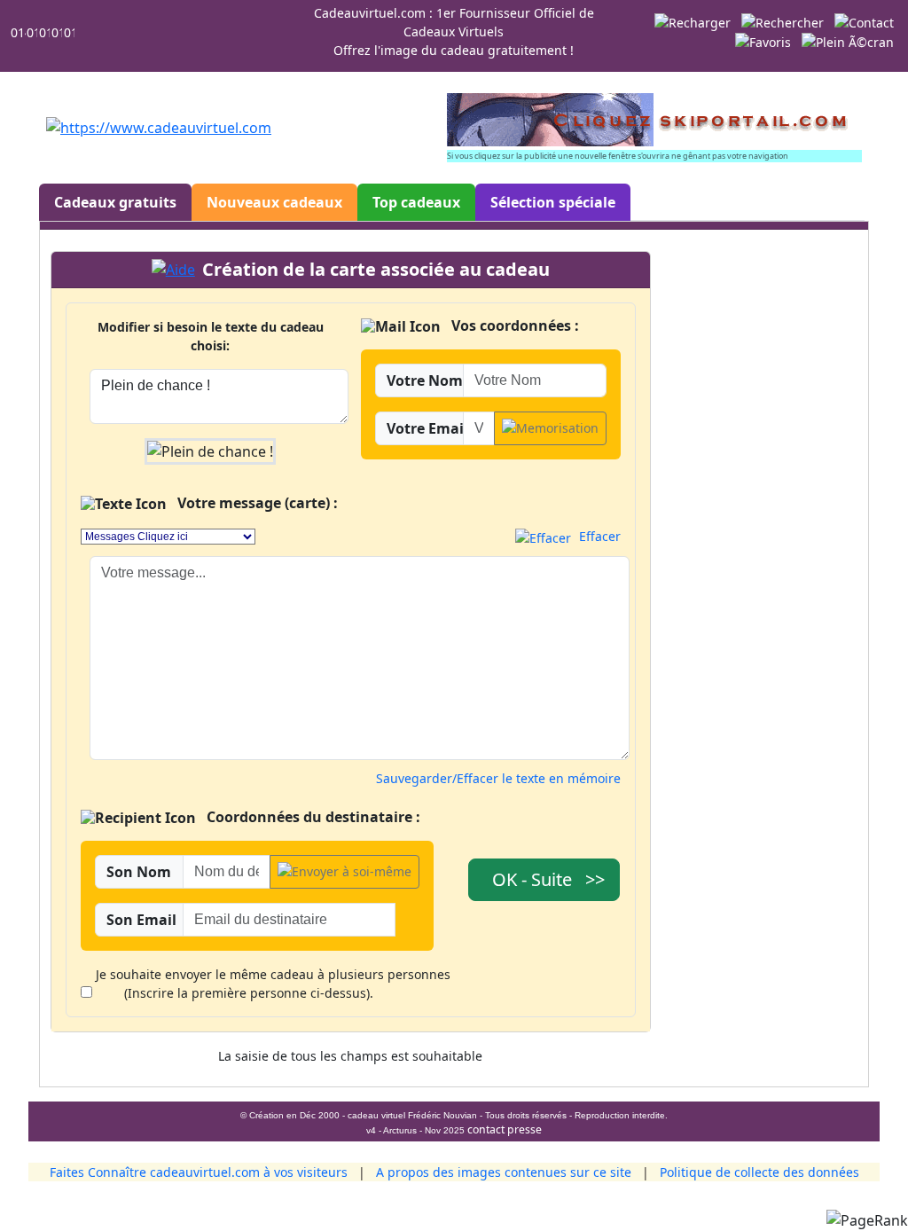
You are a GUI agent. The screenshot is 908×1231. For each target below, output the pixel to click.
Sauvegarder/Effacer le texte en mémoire (498, 778)
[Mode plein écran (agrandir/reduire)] (848, 41)
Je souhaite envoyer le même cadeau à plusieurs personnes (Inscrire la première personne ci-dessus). (273, 983)
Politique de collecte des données (759, 1172)
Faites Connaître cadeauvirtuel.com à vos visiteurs (199, 1172)
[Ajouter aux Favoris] (763, 41)
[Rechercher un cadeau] (782, 20)
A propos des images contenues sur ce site (503, 1172)
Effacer (598, 536)
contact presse (504, 1129)
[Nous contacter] (864, 20)
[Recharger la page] (692, 20)
